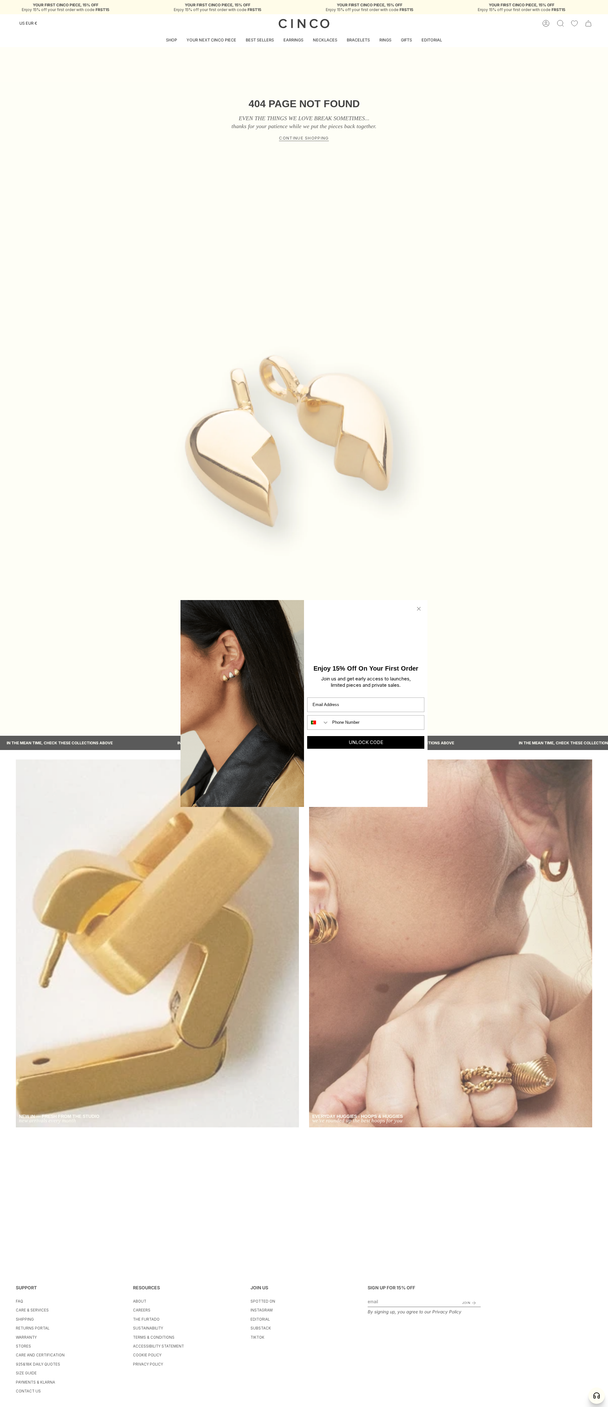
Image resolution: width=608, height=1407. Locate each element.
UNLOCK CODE (366, 742)
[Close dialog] (419, 609)
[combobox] (318, 722)
